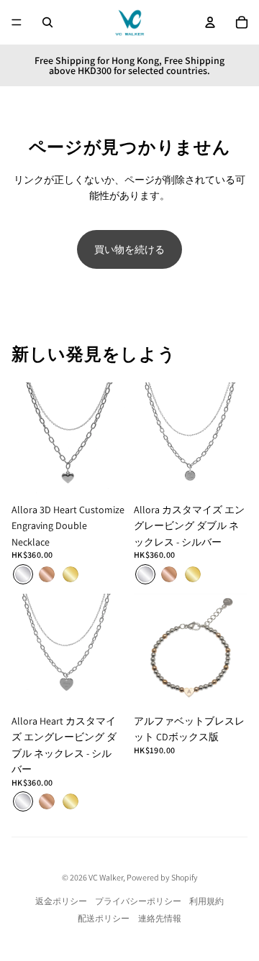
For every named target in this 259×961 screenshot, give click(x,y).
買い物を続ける (129, 249)
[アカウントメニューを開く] (210, 22)
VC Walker (105, 877)
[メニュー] (16, 22)
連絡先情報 (159, 918)
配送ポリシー (104, 918)
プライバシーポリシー (138, 901)
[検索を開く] (47, 22)
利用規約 (206, 901)
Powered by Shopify (162, 877)
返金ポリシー (61, 901)
